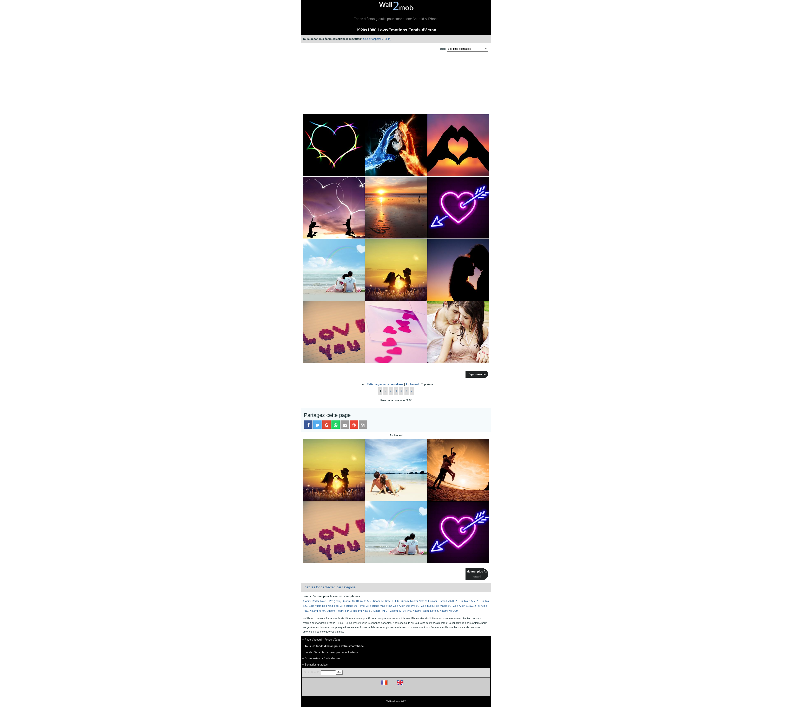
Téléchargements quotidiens (385, 384)
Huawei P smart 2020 (441, 601)
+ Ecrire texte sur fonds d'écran (321, 658)
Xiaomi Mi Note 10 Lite (386, 601)
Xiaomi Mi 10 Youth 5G (357, 601)
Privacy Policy (408, 691)
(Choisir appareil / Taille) (376, 38)
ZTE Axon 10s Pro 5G (406, 605)
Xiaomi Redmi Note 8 (425, 610)
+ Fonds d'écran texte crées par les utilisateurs (330, 652)
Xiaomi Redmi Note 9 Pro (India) (322, 601)
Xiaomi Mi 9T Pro (400, 610)
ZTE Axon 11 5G (463, 605)
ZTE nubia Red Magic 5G (436, 605)
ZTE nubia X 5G (465, 601)
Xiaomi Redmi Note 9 (414, 601)
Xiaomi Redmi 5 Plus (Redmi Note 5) (349, 610)
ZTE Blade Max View (378, 605)
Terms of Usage (371, 691)
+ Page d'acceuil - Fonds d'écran (321, 639)
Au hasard (412, 384)
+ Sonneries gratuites (315, 664)
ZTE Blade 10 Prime (352, 605)
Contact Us (422, 691)
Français (392, 685)
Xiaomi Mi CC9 (449, 610)
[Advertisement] (396, 83)
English (407, 685)
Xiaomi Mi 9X (318, 610)
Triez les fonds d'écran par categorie (329, 587)
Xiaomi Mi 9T (381, 610)
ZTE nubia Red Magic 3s (324, 605)
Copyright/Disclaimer (390, 691)
